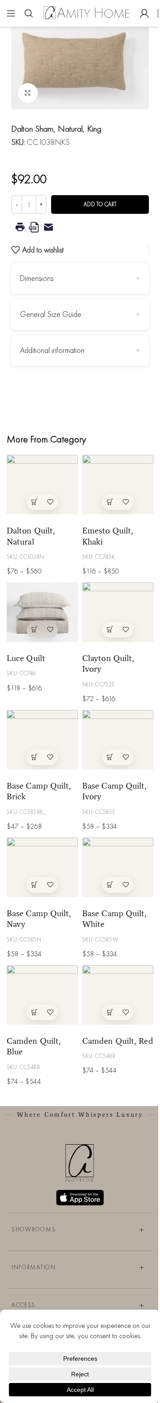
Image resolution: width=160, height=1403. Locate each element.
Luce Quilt (26, 658)
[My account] (144, 13)
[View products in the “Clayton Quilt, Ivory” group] (110, 629)
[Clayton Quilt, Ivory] (117, 611)
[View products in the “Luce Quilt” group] (34, 629)
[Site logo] (86, 12)
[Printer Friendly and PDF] (80, 227)
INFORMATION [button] (34, 1267)
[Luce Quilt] (42, 611)
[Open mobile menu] (11, 13)
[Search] (29, 13)
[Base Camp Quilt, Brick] (42, 739)
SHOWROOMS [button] (34, 1229)
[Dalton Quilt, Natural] (42, 484)
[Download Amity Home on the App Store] (80, 1198)
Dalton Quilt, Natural (31, 536)
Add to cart (100, 204)
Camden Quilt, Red (117, 1040)
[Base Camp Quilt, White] (117, 867)
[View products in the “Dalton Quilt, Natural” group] (34, 502)
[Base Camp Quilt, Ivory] (117, 739)
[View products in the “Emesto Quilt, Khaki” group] (110, 502)
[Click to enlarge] (28, 93)
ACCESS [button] (24, 1305)
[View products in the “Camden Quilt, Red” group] (110, 1012)
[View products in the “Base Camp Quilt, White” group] (110, 885)
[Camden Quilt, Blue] (42, 994)
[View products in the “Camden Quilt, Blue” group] (34, 1012)
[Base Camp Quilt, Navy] (42, 867)
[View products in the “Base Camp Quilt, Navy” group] (34, 885)
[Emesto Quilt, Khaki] (117, 484)
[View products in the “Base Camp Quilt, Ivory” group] (110, 757)
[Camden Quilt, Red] (117, 994)
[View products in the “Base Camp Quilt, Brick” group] (34, 757)
